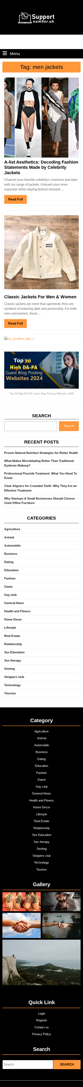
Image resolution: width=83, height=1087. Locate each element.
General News (14, 603)
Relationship (13, 644)
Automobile (12, 545)
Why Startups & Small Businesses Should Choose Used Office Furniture (39, 501)
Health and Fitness (17, 611)
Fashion (10, 578)
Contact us (41, 1027)
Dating (8, 562)
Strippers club (14, 677)
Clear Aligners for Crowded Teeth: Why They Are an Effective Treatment (40, 488)
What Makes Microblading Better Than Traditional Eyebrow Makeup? (39, 463)
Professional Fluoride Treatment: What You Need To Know (40, 476)
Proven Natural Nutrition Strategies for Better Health (41, 453)
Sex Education (14, 652)
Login (41, 1013)
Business (10, 553)
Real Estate (12, 636)
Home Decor (13, 619)
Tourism (10, 693)
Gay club (10, 594)
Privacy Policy (41, 1034)
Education (11, 570)
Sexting (9, 668)
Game (8, 586)
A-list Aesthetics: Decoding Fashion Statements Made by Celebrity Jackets (41, 167)
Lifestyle (10, 627)
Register (41, 1020)
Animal (9, 537)
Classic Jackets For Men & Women (40, 296)
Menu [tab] (15, 53)
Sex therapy (12, 660)
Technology (12, 685)
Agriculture (12, 529)
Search (41, 415)
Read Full (17, 200)
